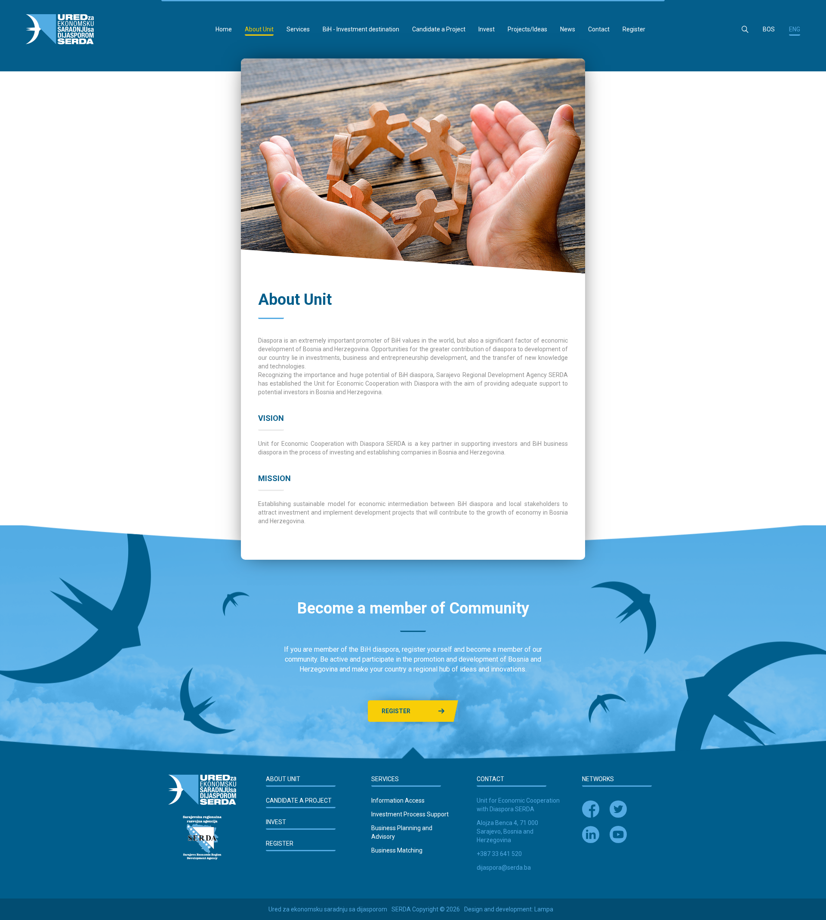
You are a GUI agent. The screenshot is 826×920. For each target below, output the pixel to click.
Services (298, 29)
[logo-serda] (60, 29)
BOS (769, 29)
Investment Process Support (410, 814)
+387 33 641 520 (499, 853)
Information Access (398, 800)
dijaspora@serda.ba (504, 867)
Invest (486, 29)
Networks (598, 779)
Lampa (543, 909)
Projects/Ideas (527, 29)
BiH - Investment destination (361, 29)
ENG (794, 29)
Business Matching (396, 850)
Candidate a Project (438, 29)
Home (224, 29)
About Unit (259, 29)
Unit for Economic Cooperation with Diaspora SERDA (518, 805)
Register (634, 29)
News (567, 29)
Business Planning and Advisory (401, 832)
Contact (599, 29)
